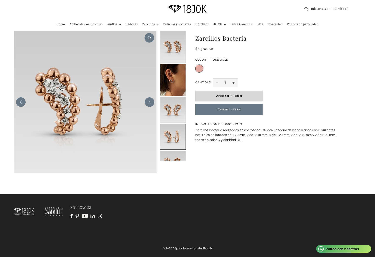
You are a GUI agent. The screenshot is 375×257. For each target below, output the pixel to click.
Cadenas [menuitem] (131, 24)
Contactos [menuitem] (275, 24)
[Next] (149, 102)
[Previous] (21, 102)
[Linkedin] (92, 216)
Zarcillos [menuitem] (149, 24)
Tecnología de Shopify (198, 248)
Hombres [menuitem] (202, 24)
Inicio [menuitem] (60, 24)
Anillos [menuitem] (112, 24)
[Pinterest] (77, 216)
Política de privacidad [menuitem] (303, 24)
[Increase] (233, 83)
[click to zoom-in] (149, 38)
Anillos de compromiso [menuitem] (86, 24)
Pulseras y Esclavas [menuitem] (177, 24)
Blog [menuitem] (260, 24)
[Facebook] (71, 216)
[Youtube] (85, 216)
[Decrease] (217, 83)
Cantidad (203, 82)
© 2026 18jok (171, 248)
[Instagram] (100, 216)
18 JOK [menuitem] (218, 24)
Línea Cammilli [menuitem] (241, 24)
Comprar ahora (229, 109)
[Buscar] (306, 9)
